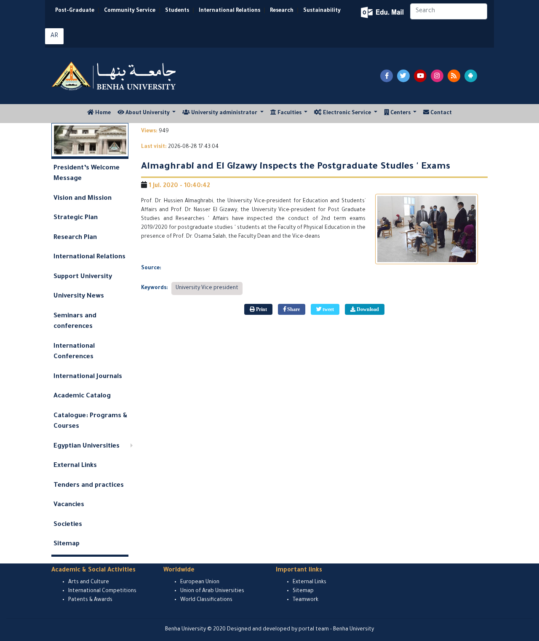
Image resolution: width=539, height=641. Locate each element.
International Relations (229, 11)
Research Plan (75, 237)
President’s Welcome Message (86, 174)
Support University (82, 277)
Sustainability (322, 11)
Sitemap (66, 544)
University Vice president (207, 288)
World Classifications (206, 600)
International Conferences (74, 352)
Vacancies (68, 505)
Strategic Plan (75, 218)
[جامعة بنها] (115, 75)
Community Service (129, 11)
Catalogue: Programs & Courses (90, 422)
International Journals (87, 377)
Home (104, 113)
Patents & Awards (90, 600)
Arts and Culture (88, 582)
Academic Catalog (82, 396)
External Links (75, 465)
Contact (440, 113)
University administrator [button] (224, 113)
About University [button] (147, 113)
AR (54, 36)
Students (177, 11)
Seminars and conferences (74, 322)
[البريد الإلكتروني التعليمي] (383, 12)
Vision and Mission (82, 198)
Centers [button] (400, 113)
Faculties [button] (289, 113)
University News (78, 296)
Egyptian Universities (86, 446)
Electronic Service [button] (347, 113)
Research (282, 11)
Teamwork (305, 600)
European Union (199, 582)
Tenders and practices (88, 485)
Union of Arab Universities (212, 591)
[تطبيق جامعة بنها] (470, 76)
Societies (67, 524)
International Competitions (102, 591)
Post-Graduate (74, 11)
